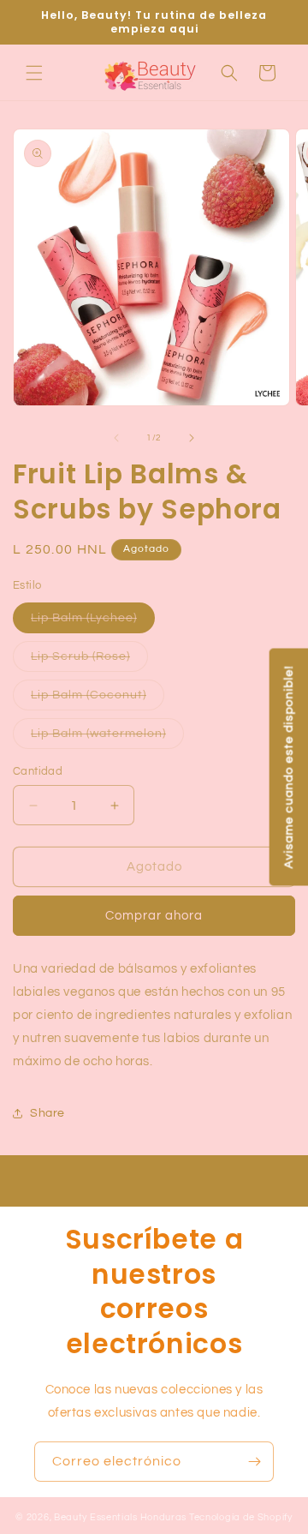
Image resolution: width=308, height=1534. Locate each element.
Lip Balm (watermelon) (107, 738)
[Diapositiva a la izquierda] (116, 438)
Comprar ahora (154, 915)
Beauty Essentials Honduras (120, 1517)
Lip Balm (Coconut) (97, 699)
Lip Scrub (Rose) (89, 661)
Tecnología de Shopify (241, 1517)
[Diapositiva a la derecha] (191, 438)
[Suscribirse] (254, 1461)
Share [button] (47, 1113)
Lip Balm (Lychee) (93, 622)
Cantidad (37, 771)
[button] (34, 73)
